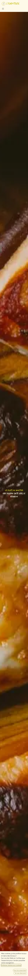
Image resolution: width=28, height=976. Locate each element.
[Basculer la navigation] (3, 9)
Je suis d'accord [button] (20, 973)
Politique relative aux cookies (11, 965)
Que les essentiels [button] (20, 970)
